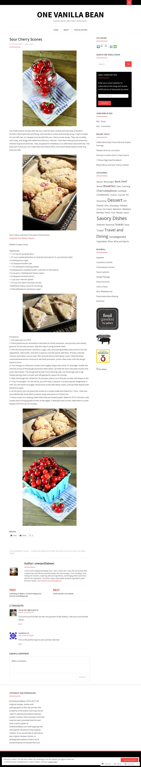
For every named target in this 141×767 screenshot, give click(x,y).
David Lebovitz (102, 272)
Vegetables (102, 241)
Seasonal (110, 224)
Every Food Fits (102, 281)
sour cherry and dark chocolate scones (61, 551)
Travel (100, 230)
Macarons (117, 209)
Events (100, 205)
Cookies (113, 195)
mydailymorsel (24, 633)
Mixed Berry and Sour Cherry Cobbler (112, 165)
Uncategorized (117, 237)
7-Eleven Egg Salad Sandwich (109, 160)
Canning (126, 186)
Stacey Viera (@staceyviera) (28, 610)
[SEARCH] (128, 64)
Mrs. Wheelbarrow (104, 291)
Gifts (106, 205)
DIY (125, 200)
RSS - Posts (101, 121)
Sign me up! (104, 103)
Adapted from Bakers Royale (21, 238)
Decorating (102, 201)
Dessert (114, 200)
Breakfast (19, 551)
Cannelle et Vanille (104, 262)
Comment (82, 677)
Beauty (100, 181)
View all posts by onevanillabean (49, 581)
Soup (126, 224)
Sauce (126, 212)
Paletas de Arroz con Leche (108, 150)
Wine (110, 241)
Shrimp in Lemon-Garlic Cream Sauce (112, 155)
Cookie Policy (52, 762)
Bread (99, 186)
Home (56, 30)
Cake (118, 186)
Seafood (101, 224)
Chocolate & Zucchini (105, 267)
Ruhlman (100, 301)
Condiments (103, 194)
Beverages (109, 181)
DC (127, 194)
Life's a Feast (102, 286)
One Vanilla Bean (70, 14)
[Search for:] (110, 64)
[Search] (129, 2)
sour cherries (41, 551)
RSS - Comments (103, 126)
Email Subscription (107, 75)
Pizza (113, 212)
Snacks (26, 551)
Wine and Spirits (121, 241)
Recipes (119, 212)
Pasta (107, 212)
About (66, 30)
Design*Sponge (103, 277)
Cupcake (121, 195)
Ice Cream (107, 209)
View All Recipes (80, 30)
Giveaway (114, 205)
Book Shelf (121, 181)
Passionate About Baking (107, 296)
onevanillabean (17, 44)
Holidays (123, 205)
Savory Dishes (112, 218)
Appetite (100, 257)
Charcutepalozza (107, 190)
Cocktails (122, 190)
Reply (20, 624)
